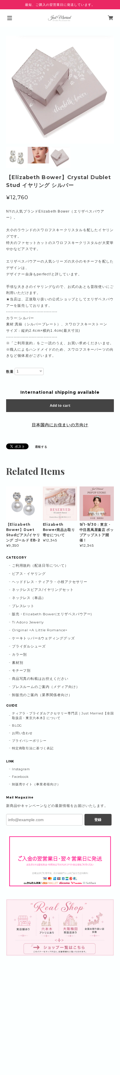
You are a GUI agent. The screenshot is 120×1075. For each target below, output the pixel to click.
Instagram (21, 769)
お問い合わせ (22, 733)
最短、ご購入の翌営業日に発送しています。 (60, 4)
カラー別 (19, 654)
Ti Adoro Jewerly (28, 622)
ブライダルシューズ (29, 646)
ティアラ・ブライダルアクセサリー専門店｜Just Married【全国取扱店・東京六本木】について (63, 715)
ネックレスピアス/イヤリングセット (43, 589)
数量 (10, 372)
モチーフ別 (21, 670)
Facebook (20, 777)
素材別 (17, 662)
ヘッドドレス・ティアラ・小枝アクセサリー (49, 582)
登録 (97, 820)
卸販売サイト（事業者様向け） (36, 784)
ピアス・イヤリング (29, 573)
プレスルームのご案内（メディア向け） (46, 686)
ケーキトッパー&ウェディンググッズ (43, 638)
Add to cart (60, 406)
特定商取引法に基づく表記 (33, 748)
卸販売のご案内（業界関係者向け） (42, 695)
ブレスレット (23, 606)
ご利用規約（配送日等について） (40, 565)
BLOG (17, 725)
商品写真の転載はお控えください (40, 678)
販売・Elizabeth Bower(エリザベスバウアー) (52, 614)
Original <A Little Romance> (40, 630)
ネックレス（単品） (29, 598)
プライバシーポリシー (29, 741)
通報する (41, 447)
